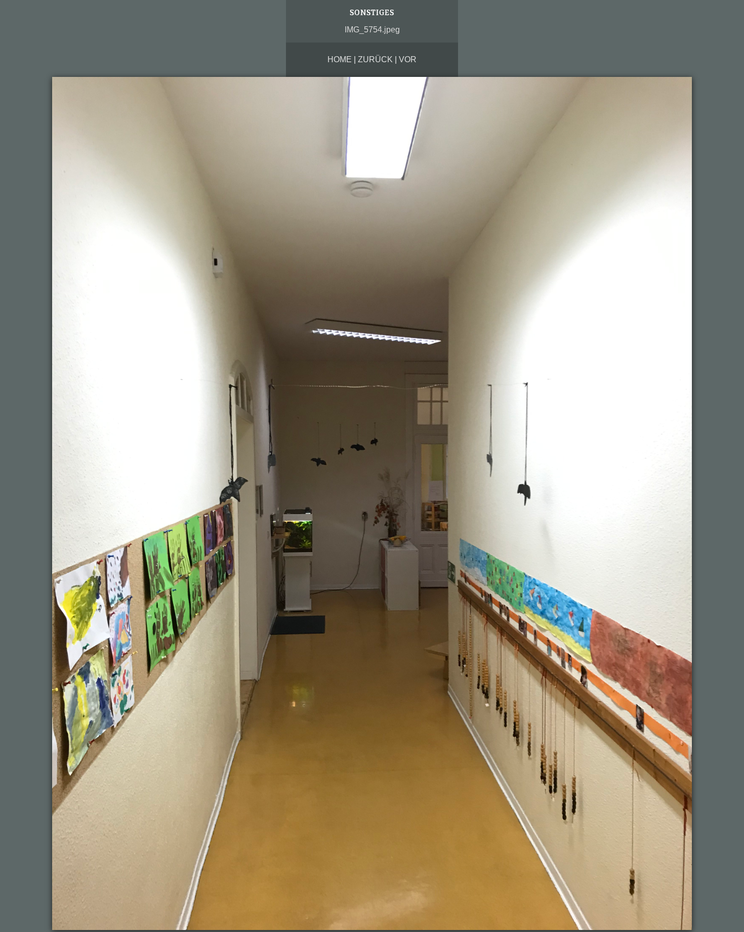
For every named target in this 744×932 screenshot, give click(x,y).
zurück (375, 59)
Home (339, 59)
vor (408, 59)
